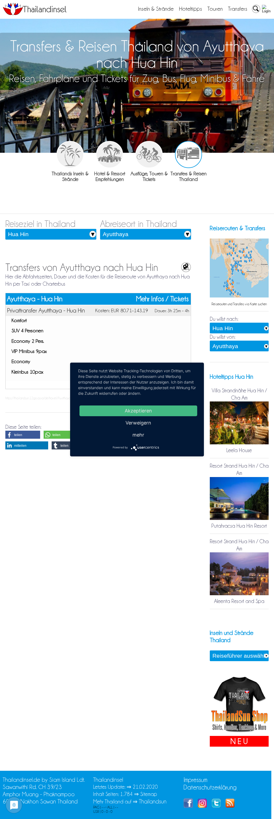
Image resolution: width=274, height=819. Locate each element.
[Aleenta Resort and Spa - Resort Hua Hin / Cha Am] (239, 594)
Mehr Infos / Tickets (162, 299)
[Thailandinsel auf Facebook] (188, 806)
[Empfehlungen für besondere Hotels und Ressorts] (109, 154)
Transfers (237, 9)
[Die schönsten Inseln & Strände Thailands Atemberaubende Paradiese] (69, 154)
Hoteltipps (190, 9)
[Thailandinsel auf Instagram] (202, 806)
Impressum (195, 779)
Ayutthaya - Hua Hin (34, 299)
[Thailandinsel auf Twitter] (216, 806)
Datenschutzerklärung (210, 787)
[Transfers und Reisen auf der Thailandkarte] (239, 296)
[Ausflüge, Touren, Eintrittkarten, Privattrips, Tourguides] (148, 154)
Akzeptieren (138, 411)
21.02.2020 (145, 787)
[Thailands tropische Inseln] (35, 13)
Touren (215, 9)
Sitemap (148, 794)
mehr (138, 435)
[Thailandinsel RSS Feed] (230, 806)
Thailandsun (152, 801)
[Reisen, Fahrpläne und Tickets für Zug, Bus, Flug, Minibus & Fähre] (188, 154)
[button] (22, 435)
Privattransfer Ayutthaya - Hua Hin (46, 310)
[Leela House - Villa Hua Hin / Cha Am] (239, 443)
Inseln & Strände (156, 9)
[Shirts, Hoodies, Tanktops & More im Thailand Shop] (239, 732)
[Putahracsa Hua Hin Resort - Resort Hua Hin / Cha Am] (239, 518)
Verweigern (138, 423)
